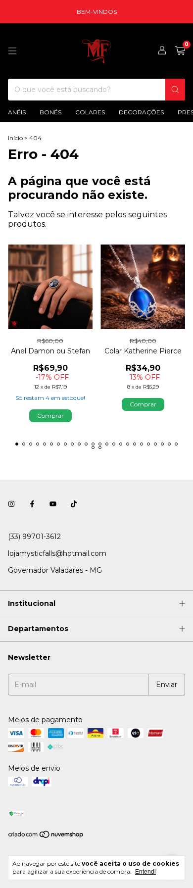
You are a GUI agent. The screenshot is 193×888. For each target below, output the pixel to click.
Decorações (141, 112)
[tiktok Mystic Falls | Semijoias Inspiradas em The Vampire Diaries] (73, 503)
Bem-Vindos (97, 11)
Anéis (17, 112)
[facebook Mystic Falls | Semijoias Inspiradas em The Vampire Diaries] (32, 503)
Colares (90, 112)
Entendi (145, 871)
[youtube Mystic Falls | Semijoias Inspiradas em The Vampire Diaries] (52, 503)
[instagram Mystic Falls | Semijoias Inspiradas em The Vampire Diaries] (11, 503)
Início (15, 138)
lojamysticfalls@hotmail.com (57, 553)
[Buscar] (175, 89)
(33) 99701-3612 (34, 536)
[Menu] (12, 51)
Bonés (50, 112)
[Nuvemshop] (46, 836)
